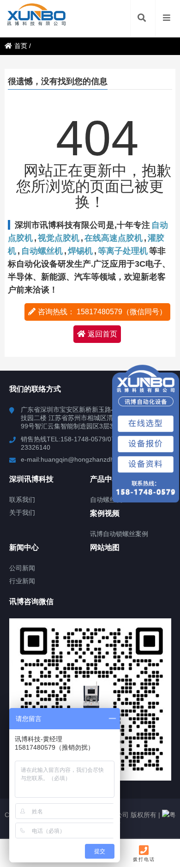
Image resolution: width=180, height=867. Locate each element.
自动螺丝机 (42, 251)
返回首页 (102, 334)
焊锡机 (80, 251)
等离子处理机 (123, 251)
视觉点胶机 (58, 238)
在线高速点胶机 (113, 238)
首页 (20, 45)
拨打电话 (144, 859)
